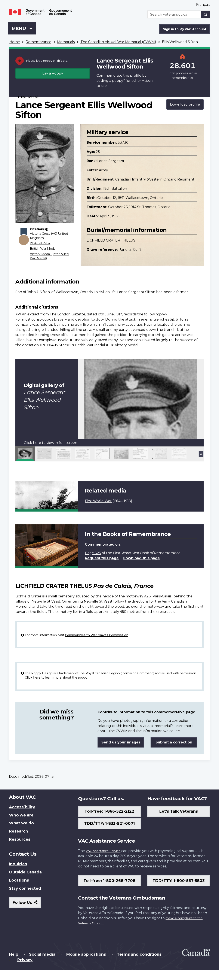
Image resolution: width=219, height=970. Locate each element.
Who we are (21, 815)
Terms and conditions (139, 954)
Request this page (102, 558)
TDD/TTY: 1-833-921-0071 (109, 823)
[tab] (25, 453)
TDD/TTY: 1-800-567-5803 (178, 880)
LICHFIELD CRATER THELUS (111, 240)
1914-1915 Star (40, 243)
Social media (42, 954)
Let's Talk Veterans (178, 811)
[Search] (205, 14)
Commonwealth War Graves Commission (96, 635)
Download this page (141, 558)
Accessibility (22, 807)
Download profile (185, 104)
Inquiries (18, 864)
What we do (21, 823)
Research (18, 831)
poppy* (118, 81)
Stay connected (25, 888)
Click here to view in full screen (50, 443)
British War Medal (43, 249)
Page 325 (93, 553)
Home (14, 42)
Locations (19, 880)
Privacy (25, 960)
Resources (19, 839)
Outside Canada (25, 872)
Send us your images (121, 742)
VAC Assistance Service (103, 851)
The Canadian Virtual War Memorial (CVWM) (118, 42)
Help (13, 954)
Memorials (66, 42)
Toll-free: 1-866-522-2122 (109, 811)
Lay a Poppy (52, 73)
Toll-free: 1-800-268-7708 (109, 880)
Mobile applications (86, 954)
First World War (98, 501)
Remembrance (38, 42)
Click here (32, 677)
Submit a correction (173, 742)
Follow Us (27, 904)
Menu (19, 28)
